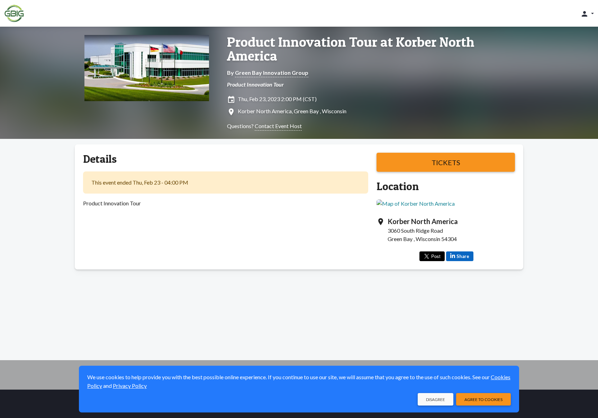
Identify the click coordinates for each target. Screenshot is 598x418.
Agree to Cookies (483, 399)
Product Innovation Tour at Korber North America (350, 49)
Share (462, 256)
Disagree (435, 399)
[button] (587, 13)
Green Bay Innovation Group (271, 72)
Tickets (446, 162)
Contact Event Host (278, 126)
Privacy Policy (130, 385)
